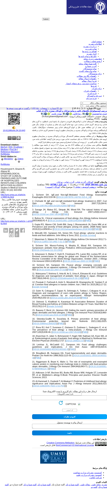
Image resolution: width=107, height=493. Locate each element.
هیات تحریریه (91, 49)
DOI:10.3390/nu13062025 (45, 323)
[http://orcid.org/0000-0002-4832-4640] (70, 114)
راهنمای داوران (90, 91)
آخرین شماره (91, 66)
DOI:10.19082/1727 (75, 341)
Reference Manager (10, 152)
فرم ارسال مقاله (89, 81)
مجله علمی (96, 485)
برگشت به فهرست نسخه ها (18, 108)
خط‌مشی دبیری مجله (93, 59)
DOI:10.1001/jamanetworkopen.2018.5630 (73, 229)
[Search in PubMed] (84, 114)
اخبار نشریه (92, 54)
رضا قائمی (77, 114)
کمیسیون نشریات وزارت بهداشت (87, 473)
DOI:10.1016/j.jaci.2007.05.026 (66, 332)
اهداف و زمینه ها (89, 51)
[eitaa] (11, 235)
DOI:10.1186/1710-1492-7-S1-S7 (50, 242)
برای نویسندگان (95, 74)
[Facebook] (22, 230)
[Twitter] (17, 230)
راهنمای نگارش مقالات (87, 76)
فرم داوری (92, 93)
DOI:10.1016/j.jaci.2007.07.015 (51, 270)
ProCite (13, 149)
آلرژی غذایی (80, 182)
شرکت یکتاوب (95, 477)
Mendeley (8, 159)
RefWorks (5, 154)
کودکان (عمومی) (52, 187)
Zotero (20, 159)
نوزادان (60, 182)
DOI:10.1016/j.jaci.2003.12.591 (78, 261)
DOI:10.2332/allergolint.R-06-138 (66, 278)
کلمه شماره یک (72, 485)
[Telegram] (11, 230)
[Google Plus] (17, 235)
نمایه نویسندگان (90, 69)
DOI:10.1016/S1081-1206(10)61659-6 (66, 220)
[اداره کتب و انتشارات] (87, 13)
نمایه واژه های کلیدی (88, 71)
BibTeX (4, 147)
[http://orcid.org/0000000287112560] (48, 114)
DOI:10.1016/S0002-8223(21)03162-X (50, 349)
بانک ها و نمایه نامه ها (87, 56)
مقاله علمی (85, 485)
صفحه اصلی (96, 41)
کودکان (90, 182)
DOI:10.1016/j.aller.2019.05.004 (65, 298)
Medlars (4, 149)
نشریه (104, 485)
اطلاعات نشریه (95, 44)
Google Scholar (88, 235)
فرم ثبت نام (91, 98)
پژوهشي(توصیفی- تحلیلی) (85, 187)
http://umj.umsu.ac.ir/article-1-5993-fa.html (13, 196)
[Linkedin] (5, 230)
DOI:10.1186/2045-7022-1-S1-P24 (48, 386)
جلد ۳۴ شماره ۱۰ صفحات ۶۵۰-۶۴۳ (47, 108)
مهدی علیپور (56, 114)
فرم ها (94, 86)
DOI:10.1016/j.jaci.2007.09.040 (47, 214)
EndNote (18, 147)
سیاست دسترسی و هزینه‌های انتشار (81, 83)
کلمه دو (94, 487)
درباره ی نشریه (90, 46)
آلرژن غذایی (69, 182)
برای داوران (97, 88)
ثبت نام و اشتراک (94, 96)
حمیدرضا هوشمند (99, 114)
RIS (11, 147)
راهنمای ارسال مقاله (88, 78)
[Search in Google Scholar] (87, 114)
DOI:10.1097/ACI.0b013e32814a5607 (50, 206)
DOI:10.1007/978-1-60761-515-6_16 (74, 197)
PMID (72, 206)
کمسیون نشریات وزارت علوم (89, 475)
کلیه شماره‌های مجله (88, 64)
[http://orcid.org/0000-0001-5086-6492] (90, 114)
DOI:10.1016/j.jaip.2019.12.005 (50, 315)
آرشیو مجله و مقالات (93, 61)
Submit (46, 19)
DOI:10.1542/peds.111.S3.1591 (47, 250)
